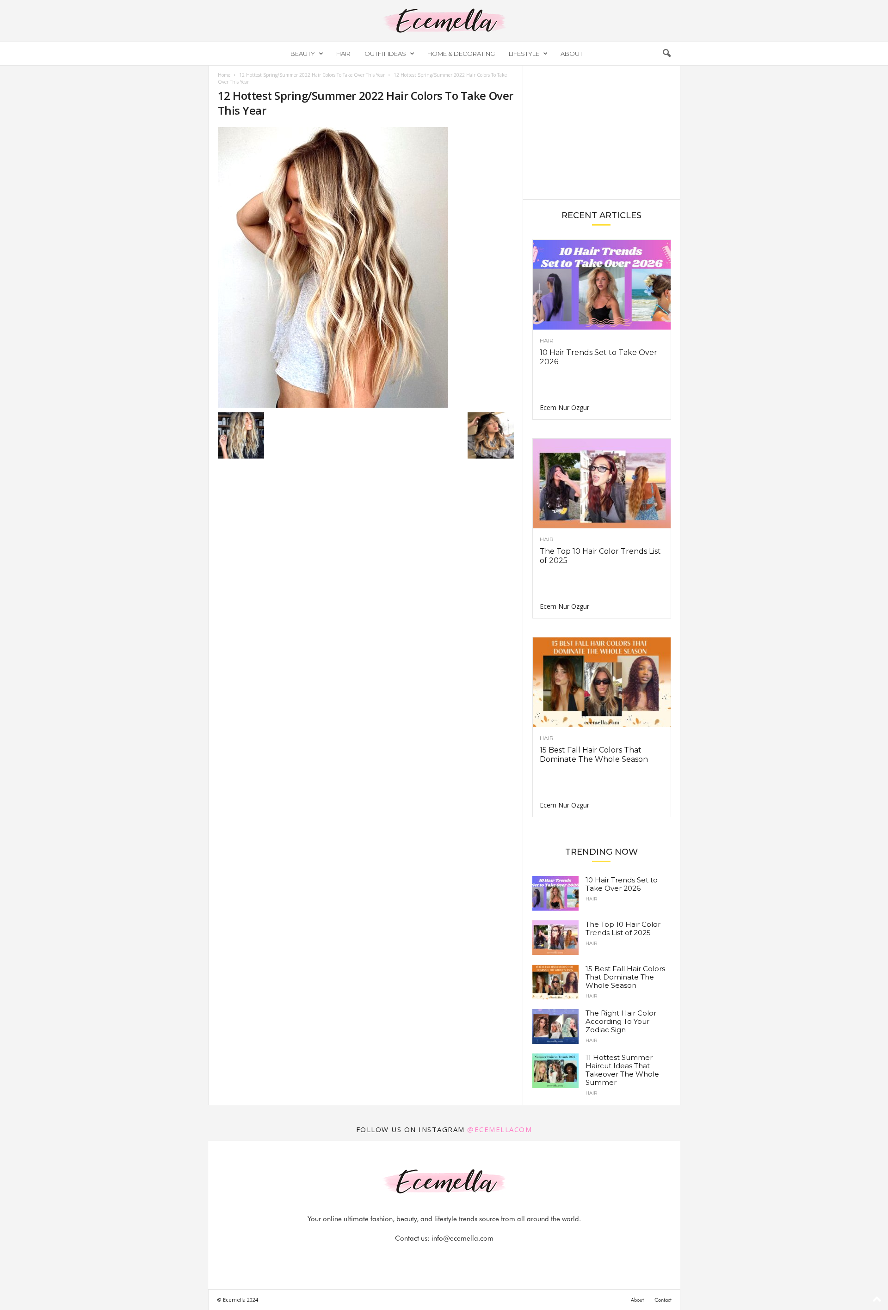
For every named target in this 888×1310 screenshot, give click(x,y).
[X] (455, 1256)
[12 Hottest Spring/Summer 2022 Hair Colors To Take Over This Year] (366, 267)
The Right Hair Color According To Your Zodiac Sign (621, 1021)
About (572, 53)
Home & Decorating (461, 53)
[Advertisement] (601, 132)
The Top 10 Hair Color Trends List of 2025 (623, 928)
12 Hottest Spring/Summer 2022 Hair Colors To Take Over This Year (312, 75)
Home (224, 75)
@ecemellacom (499, 1129)
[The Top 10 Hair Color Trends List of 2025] (602, 483)
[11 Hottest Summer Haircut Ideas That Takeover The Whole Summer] (555, 1070)
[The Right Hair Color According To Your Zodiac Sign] (555, 1026)
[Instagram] (434, 1256)
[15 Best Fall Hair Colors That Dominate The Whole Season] (602, 682)
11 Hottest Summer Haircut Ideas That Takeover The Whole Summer (622, 1070)
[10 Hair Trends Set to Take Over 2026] (602, 285)
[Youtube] (476, 1256)
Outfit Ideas (385, 53)
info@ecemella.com (462, 1238)
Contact (663, 1300)
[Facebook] (413, 1256)
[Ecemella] (444, 21)
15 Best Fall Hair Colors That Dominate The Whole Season (594, 755)
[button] (666, 53)
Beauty (302, 53)
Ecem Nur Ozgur (564, 407)
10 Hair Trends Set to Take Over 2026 (622, 884)
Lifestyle (524, 53)
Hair (343, 53)
